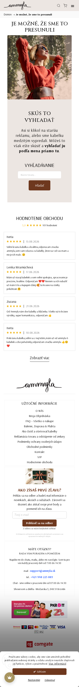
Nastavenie (34, 680)
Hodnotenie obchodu (39, 218)
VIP (39, 457)
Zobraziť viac (39, 357)
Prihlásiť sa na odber (39, 523)
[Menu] (72, 5)
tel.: (39, 577)
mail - (39, 571)
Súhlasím (41, 671)
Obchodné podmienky (39, 447)
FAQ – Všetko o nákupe (40, 421)
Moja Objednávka (39, 416)
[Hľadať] (58, 5)
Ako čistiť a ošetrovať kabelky (39, 431)
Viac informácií (57, 663)
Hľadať (39, 185)
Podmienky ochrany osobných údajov (39, 441)
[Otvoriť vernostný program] (9, 677)
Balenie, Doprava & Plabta (39, 426)
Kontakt (39, 452)
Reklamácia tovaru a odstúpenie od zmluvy (39, 436)
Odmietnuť (50, 679)
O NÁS (40, 411)
